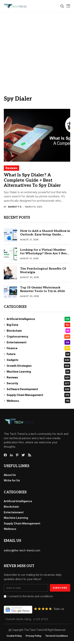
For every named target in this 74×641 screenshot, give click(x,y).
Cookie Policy (14, 636)
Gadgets (38, 359)
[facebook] (5, 455)
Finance (38, 348)
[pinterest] (17, 455)
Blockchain (38, 330)
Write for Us (12, 480)
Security (38, 383)
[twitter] (23, 455)
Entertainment (38, 342)
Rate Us (59, 609)
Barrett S (15, 207)
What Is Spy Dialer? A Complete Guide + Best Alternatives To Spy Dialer (32, 180)
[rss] (29, 455)
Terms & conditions (56, 636)
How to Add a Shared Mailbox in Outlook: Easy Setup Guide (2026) (45, 234)
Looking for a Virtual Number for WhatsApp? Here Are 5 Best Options (44, 253)
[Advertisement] (37, 51)
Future (38, 354)
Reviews (11, 168)
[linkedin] (11, 455)
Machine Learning (38, 371)
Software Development (38, 389)
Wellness (38, 400)
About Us (10, 475)
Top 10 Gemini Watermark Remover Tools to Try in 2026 (42, 289)
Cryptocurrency (38, 336)
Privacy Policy (33, 636)
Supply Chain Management (38, 395)
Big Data (38, 324)
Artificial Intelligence (38, 318)
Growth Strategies (38, 365)
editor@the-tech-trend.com (22, 550)
